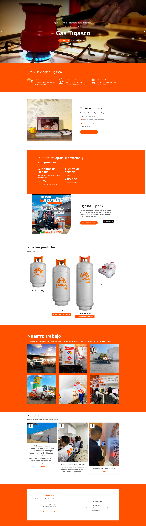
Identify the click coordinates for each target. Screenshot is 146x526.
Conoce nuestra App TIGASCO (104, 469)
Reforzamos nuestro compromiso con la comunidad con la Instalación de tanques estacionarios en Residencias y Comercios (42, 450)
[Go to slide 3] (74, 61)
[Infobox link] (50, 172)
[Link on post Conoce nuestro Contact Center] (73, 442)
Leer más (42, 466)
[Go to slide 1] (71, 61)
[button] (2, 31)
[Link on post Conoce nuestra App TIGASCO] (104, 444)
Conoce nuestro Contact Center (73, 465)
